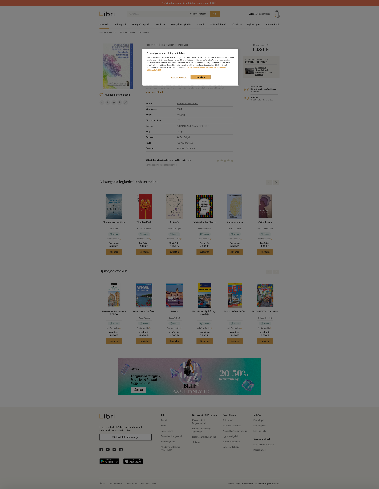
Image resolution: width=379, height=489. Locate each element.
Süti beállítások (179, 78)
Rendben (200, 77)
